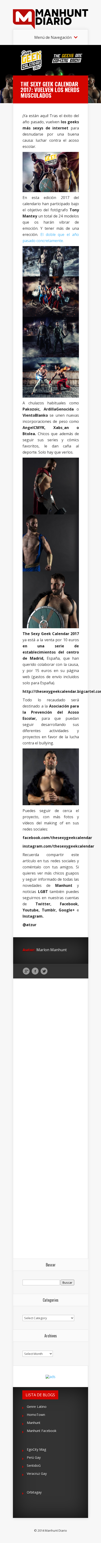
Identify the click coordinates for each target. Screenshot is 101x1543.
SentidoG (34, 1465)
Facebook (35, 971)
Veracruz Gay (37, 1473)
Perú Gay (34, 1457)
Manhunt (33, 1422)
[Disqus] (50, 1052)
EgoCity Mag (36, 1449)
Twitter (44, 971)
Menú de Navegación (53, 37)
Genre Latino (37, 1406)
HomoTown (36, 1414)
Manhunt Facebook (41, 1430)
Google (26, 971)
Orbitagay (34, 1492)
